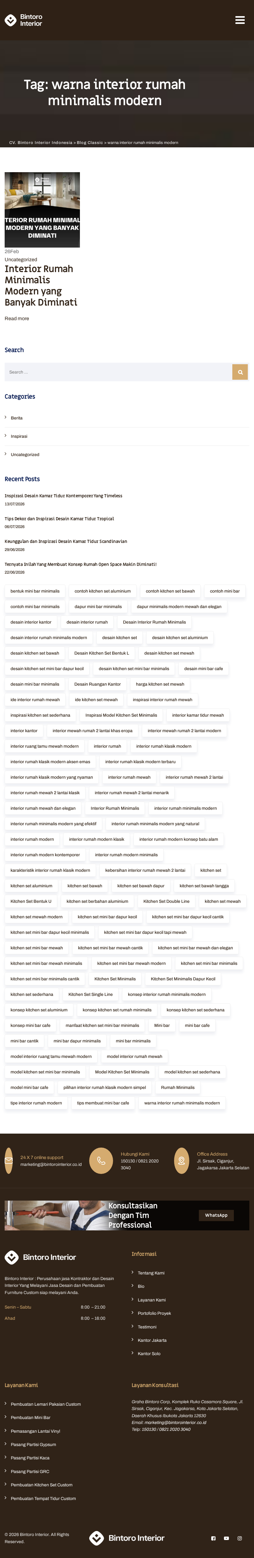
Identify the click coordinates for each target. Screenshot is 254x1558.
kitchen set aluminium (31, 886)
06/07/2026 (14, 527)
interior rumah (107, 746)
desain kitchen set (119, 637)
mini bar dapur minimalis (77, 1041)
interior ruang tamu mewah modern (45, 746)
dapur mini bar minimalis (98, 606)
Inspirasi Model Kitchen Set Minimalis (121, 715)
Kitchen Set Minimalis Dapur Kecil (183, 979)
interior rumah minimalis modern (185, 808)
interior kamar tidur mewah (198, 715)
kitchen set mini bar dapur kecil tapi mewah (145, 932)
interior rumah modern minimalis (126, 855)
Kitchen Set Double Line (166, 901)
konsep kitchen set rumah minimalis (117, 1010)
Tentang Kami (151, 1273)
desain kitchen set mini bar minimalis (134, 668)
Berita (17, 418)
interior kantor (24, 730)
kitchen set (210, 870)
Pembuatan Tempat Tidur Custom (43, 1498)
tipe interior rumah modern (36, 1103)
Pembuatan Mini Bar (30, 1417)
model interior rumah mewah (134, 1056)
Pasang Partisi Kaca (30, 1458)
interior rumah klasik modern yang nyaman (52, 777)
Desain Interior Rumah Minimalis (154, 622)
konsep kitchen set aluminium (39, 1010)
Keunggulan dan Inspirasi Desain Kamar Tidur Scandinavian (66, 541)
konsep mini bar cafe (30, 1025)
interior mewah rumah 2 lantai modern (184, 730)
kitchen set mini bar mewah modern (131, 963)
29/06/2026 (14, 550)
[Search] (240, 372)
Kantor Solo (149, 1353)
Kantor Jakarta (152, 1340)
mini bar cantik (24, 1041)
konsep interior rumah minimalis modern (167, 994)
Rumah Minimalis (178, 1087)
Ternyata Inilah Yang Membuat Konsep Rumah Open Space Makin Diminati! (80, 564)
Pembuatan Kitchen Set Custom (41, 1485)
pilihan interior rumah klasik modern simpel (105, 1087)
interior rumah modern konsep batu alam (178, 839)
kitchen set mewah (223, 901)
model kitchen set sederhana (192, 1072)
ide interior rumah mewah (35, 699)
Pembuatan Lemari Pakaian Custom (46, 1404)
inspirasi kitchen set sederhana (40, 715)
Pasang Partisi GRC (30, 1471)
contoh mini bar (225, 591)
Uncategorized (21, 259)
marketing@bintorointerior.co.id (175, 1422)
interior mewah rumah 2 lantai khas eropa (93, 730)
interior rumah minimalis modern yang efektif (53, 824)
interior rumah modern (32, 839)
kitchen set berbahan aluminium (97, 901)
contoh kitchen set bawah (170, 591)
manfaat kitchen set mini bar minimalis (102, 1025)
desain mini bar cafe (203, 668)
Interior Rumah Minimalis (115, 808)
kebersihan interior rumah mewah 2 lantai (145, 870)
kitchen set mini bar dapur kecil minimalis (50, 932)
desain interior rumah (87, 622)
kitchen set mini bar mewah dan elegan (195, 948)
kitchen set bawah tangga (204, 886)
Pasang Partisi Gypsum (33, 1444)
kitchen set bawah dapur (140, 886)
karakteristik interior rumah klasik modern (50, 870)
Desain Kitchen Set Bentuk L (101, 653)
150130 (149, 1429)
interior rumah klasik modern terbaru (140, 761)
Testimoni (147, 1327)
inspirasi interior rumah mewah (162, 699)
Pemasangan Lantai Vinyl (35, 1431)
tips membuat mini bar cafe (103, 1103)
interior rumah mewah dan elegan (43, 808)
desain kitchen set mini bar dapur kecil (47, 668)
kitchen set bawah (85, 886)
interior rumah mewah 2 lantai (194, 777)
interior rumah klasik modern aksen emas (50, 761)
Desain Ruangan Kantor (97, 684)
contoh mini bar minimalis (35, 606)
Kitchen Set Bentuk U (31, 901)
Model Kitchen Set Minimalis (122, 1072)
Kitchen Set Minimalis (115, 979)
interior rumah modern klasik (96, 839)
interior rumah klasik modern (163, 746)
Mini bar (162, 1025)
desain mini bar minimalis (35, 684)
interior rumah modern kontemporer (45, 855)
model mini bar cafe (29, 1087)
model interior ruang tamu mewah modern (51, 1056)
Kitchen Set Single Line (90, 994)
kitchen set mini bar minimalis (209, 963)
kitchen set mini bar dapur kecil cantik (188, 917)
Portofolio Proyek (154, 1313)
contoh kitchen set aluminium (103, 591)
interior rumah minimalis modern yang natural (155, 824)
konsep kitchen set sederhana (196, 1010)
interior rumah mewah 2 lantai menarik (132, 792)
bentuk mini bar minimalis (35, 591)
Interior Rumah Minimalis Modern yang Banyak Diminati (41, 286)
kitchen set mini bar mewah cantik (110, 948)
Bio (141, 1286)
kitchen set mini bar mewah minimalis (46, 963)
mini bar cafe (197, 1025)
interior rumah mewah (129, 777)
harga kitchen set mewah (160, 684)
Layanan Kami (152, 1300)
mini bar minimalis (133, 1041)
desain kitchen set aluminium (180, 637)
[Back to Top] (241, 1548)
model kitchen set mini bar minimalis (45, 1072)
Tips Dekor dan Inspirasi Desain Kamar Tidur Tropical (59, 519)
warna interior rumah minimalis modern (182, 1103)
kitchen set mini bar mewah (37, 948)
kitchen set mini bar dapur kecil (107, 917)
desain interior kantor (31, 622)
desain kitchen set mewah (169, 653)
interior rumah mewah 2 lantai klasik (45, 792)
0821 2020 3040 (174, 1429)
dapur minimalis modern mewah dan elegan (179, 606)
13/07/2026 (14, 504)
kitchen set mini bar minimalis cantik (45, 979)
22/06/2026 (14, 572)
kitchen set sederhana (32, 994)
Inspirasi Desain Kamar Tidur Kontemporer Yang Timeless (63, 496)
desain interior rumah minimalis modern (49, 637)
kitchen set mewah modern (37, 917)
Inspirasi (19, 436)
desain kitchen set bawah (35, 653)
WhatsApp (216, 1215)
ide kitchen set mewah (96, 699)
